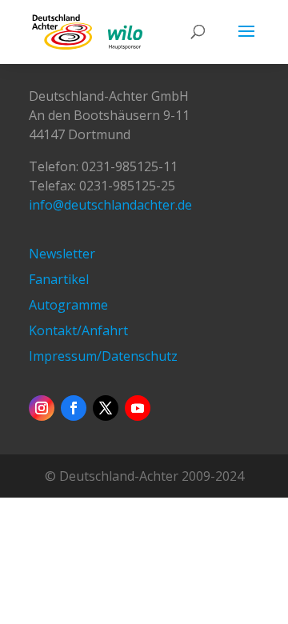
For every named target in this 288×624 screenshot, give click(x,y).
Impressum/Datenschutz (103, 356)
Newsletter (62, 253)
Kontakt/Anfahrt (78, 330)
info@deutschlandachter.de (110, 205)
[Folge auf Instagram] (41, 408)
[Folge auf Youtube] (137, 408)
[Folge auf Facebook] (73, 408)
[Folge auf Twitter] (105, 408)
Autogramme (68, 305)
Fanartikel (59, 279)
